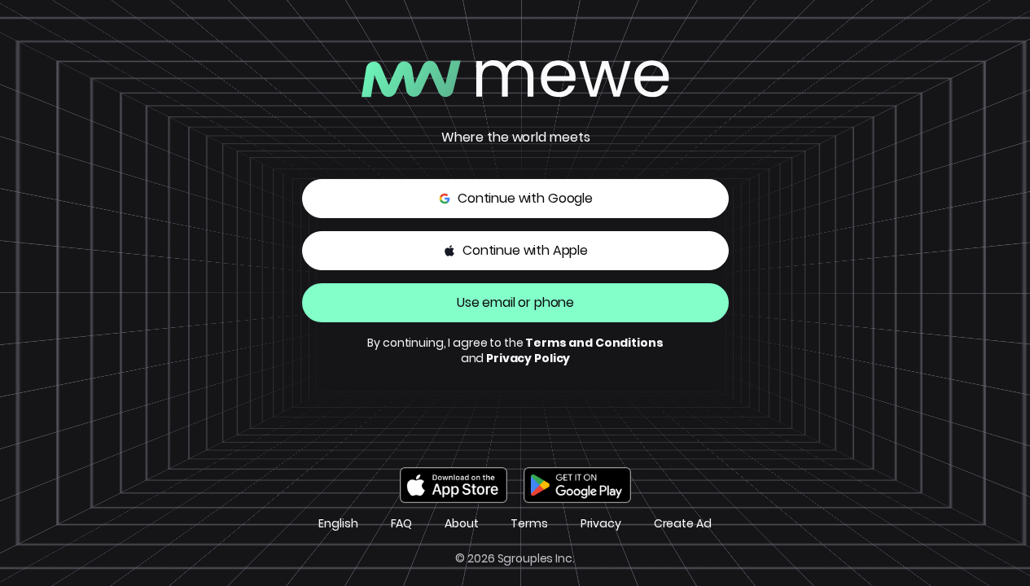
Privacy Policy (528, 358)
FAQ (402, 523)
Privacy (601, 523)
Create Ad (683, 523)
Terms (529, 523)
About (461, 523)
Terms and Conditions (594, 343)
